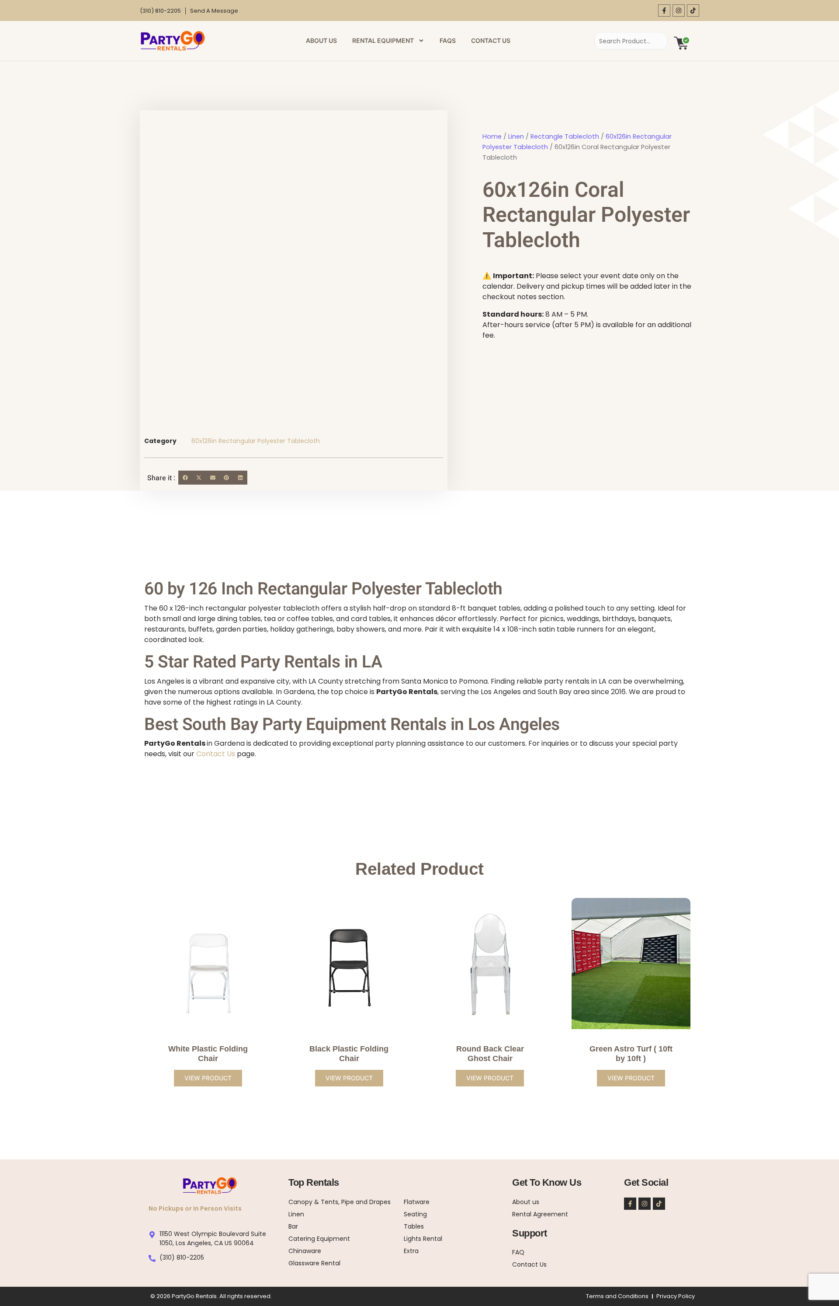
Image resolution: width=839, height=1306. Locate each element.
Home (492, 136)
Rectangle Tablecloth (564, 136)
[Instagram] (679, 10)
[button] (185, 478)
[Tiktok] (693, 10)
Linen (516, 136)
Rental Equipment (383, 40)
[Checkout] (681, 42)
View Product (208, 1078)
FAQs (448, 40)
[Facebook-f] (664, 10)
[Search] (652, 40)
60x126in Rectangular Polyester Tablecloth (255, 440)
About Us (321, 40)
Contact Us (490, 40)
